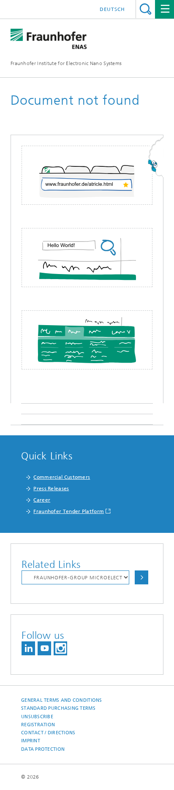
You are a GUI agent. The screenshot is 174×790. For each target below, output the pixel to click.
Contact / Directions (48, 733)
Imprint (30, 741)
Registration (38, 725)
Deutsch (112, 9)
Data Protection (43, 749)
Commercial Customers (61, 477)
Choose (141, 577)
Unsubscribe (37, 716)
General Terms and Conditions (61, 700)
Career (41, 500)
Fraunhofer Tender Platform (68, 511)
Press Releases (51, 488)
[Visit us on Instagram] (60, 648)
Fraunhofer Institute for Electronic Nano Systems (66, 63)
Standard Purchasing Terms (58, 708)
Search (145, 9)
